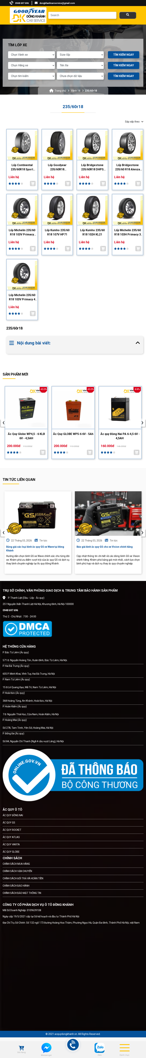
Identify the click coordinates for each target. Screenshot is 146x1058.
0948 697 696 (22, 3)
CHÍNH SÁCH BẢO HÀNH (16, 885)
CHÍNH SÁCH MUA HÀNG (16, 863)
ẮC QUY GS (9, 822)
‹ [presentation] (3, 532)
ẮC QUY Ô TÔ (12, 809)
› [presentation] (142, 532)
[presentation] (3, 423)
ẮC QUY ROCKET (12, 829)
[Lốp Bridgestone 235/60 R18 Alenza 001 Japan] (127, 145)
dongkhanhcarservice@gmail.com (57, 3)
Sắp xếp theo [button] (132, 121)
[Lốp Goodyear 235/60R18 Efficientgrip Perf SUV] (57, 145)
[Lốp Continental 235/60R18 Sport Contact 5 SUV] (22, 145)
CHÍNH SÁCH (12, 858)
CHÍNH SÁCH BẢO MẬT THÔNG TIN (22, 893)
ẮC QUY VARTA (11, 844)
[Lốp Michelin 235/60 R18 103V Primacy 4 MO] (22, 275)
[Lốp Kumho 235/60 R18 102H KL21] (92, 209)
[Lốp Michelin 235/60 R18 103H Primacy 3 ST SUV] (127, 209)
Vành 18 (75, 90)
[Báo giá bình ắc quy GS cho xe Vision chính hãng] (108, 513)
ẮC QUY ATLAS (11, 837)
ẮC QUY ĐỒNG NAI (13, 815)
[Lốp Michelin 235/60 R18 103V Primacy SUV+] (22, 209)
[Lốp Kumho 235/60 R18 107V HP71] (57, 209)
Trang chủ (60, 90)
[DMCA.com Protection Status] (27, 629)
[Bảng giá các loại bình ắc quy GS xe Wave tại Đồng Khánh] (37, 513)
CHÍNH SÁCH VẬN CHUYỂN (17, 871)
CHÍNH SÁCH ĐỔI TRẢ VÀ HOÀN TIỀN (23, 878)
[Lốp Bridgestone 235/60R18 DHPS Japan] (92, 145)
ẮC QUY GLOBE (11, 851)
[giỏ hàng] (21, 1048)
